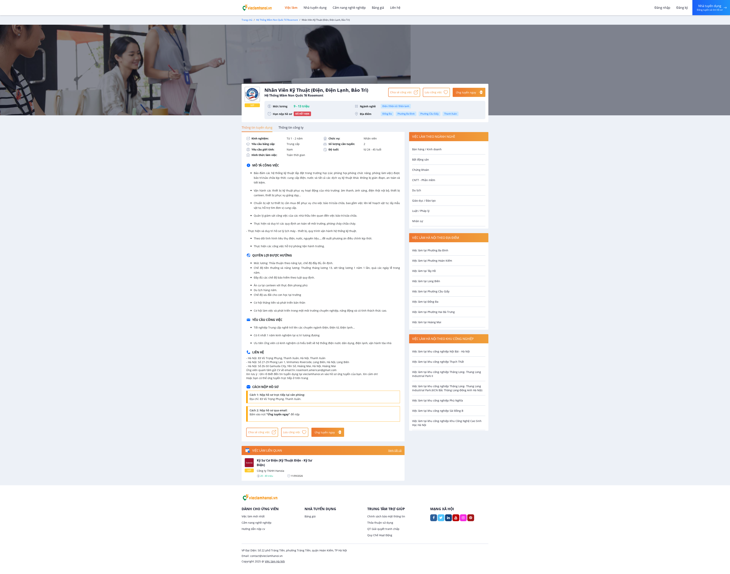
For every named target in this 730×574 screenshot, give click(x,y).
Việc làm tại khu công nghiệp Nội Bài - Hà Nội (441, 351)
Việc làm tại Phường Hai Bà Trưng (433, 312)
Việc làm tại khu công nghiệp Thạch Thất (438, 361)
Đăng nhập (662, 8)
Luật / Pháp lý (420, 211)
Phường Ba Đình (406, 113)
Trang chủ (247, 19)
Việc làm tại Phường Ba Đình (430, 250)
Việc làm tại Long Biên (426, 281)
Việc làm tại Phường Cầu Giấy (430, 291)
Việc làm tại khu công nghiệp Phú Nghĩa (437, 400)
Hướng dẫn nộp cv (253, 529)
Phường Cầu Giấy (429, 113)
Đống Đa (387, 113)
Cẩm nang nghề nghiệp (349, 8)
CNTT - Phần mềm (423, 180)
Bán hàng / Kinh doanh (427, 149)
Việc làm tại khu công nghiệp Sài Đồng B (437, 410)
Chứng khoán (420, 170)
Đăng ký (682, 8)
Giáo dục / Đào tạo (424, 200)
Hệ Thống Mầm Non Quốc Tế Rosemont (277, 19)
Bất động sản (420, 159)
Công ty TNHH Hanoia (270, 471)
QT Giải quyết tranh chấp (383, 529)
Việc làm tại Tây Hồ (424, 271)
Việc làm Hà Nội (275, 561)
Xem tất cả (395, 450)
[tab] (257, 127)
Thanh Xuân (450, 113)
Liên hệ (395, 8)
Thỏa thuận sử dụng (380, 522)
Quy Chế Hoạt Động (379, 535)
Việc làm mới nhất (253, 516)
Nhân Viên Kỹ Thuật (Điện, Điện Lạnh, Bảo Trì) (316, 92)
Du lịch (416, 190)
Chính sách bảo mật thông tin (386, 516)
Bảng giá (378, 8)
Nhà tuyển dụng (315, 8)
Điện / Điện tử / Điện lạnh (395, 106)
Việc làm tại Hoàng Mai (426, 322)
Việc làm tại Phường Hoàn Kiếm (432, 260)
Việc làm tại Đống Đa (425, 301)
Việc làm (291, 8)
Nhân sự (417, 221)
